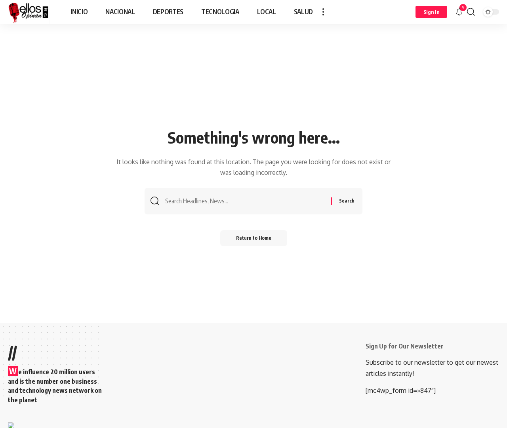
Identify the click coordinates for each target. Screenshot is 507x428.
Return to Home (253, 238)
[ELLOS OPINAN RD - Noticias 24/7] (29, 12)
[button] (323, 12)
